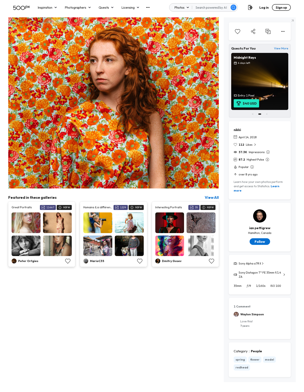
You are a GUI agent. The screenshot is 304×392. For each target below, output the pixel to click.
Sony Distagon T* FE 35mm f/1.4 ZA (260, 275)
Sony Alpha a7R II (250, 263)
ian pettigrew (259, 228)
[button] (233, 7)
